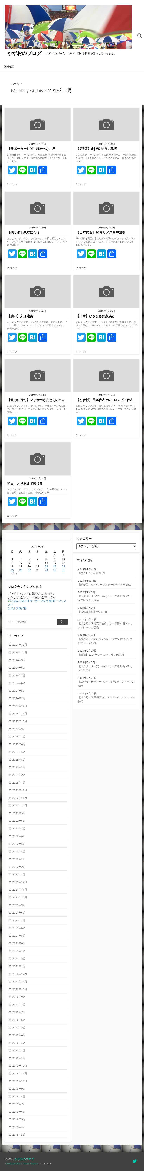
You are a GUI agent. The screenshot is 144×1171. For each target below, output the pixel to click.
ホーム (15, 83)
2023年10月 (19, 721)
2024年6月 (18, 683)
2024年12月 (19, 644)
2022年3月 (18, 859)
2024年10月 (19, 652)
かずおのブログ (24, 1159)
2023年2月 (18, 775)
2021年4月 (18, 943)
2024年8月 (18, 667)
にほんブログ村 (17, 608)
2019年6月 (18, 1111)
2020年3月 (18, 1042)
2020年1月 (18, 1058)
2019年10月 (19, 1081)
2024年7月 (18, 675)
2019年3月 (18, 1134)
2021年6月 (18, 928)
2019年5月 (18, 1119)
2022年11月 (19, 798)
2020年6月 (18, 1019)
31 (63, 570)
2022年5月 (18, 843)
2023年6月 (18, 744)
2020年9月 (18, 996)
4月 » (14, 573)
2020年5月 (18, 1027)
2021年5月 (18, 935)
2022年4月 (18, 851)
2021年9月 (18, 905)
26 (20, 570)
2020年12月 (19, 974)
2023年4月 (18, 759)
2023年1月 (18, 782)
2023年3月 (18, 767)
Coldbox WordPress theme (21, 1163)
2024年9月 (18, 660)
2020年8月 (18, 1004)
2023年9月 (18, 729)
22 (46, 566)
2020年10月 (19, 989)
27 (29, 570)
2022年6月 (18, 836)
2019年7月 (18, 1104)
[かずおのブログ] (68, 27)
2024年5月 (18, 690)
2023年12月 (19, 706)
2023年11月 (19, 713)
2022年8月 (18, 820)
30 (54, 570)
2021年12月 (19, 882)
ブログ (13, 184)
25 (12, 570)
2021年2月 (18, 958)
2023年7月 (18, 736)
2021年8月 (18, 912)
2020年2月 (18, 1050)
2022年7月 (18, 828)
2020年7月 (18, 1012)
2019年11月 (19, 1073)
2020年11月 (19, 981)
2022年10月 (19, 805)
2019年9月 (18, 1088)
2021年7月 (18, 920)
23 (54, 566)
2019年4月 (18, 1127)
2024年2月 (18, 698)
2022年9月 (18, 813)
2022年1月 (18, 874)
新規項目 (9, 66)
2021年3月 (18, 951)
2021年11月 (19, 889)
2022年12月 (19, 790)
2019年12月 (19, 1065)
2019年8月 (18, 1096)
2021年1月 (18, 966)
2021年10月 (19, 897)
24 (63, 566)
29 (46, 570)
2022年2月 (18, 866)
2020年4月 (18, 1035)
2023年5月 (18, 751)
